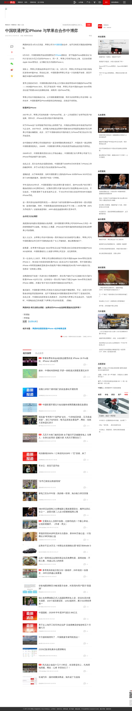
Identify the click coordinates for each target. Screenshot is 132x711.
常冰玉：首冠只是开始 (49, 466)
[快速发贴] (12, 46)
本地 (106, 394)
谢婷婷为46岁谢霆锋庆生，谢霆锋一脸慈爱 (113, 244)
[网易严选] (88, 2)
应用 (26, 2)
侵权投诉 (108, 709)
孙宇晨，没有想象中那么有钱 (108, 306)
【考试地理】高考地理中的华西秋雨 (110, 422)
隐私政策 (77, 709)
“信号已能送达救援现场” (50, 481)
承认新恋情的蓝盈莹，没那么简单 (110, 253)
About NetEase (45, 709)
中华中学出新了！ (105, 427)
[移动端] (75, 2)
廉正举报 (102, 709)
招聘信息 (65, 709)
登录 (106, 2)
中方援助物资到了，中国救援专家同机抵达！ (59, 637)
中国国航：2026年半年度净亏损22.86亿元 (58, 612)
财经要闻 (101, 267)
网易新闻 (106, 25)
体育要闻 (101, 171)
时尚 (126, 394)
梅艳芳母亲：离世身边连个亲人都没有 (111, 239)
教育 (99, 394)
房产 (119, 394)
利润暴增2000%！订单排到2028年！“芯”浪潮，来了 (62, 453)
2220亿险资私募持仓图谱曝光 (52, 649)
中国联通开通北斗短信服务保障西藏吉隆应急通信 (65, 404)
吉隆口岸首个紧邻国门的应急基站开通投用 (58, 389)
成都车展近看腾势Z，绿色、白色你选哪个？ (113, 338)
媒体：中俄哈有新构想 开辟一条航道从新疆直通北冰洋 (64, 370)
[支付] (95, 2)
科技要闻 (101, 37)
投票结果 (33, 322)
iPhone (58, 55)
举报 (90, 35)
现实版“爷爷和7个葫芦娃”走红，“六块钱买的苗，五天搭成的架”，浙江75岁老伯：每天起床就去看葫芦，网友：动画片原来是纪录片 (65, 420)
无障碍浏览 (33, 2)
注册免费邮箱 (114, 2)
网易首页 (20, 2)
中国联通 (58, 45)
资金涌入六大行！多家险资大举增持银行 (112, 301)
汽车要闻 (101, 311)
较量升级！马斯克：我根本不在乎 (110, 57)
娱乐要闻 (101, 219)
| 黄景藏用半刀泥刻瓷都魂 (109, 388)
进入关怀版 (41, 2)
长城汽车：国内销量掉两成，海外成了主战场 (59, 677)
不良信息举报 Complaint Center (90, 709)
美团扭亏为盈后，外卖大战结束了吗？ (111, 61)
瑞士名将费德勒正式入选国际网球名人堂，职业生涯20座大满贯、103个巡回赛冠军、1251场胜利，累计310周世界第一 (65, 601)
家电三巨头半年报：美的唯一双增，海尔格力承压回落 (63, 493)
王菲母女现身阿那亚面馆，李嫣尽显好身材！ (113, 249)
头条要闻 (101, 115)
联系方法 (59, 709)
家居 (113, 394)
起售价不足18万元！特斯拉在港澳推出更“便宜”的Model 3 (65, 546)
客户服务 (71, 709)
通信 (19, 25)
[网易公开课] (81, 2)
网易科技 (13, 25)
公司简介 (53, 709)
